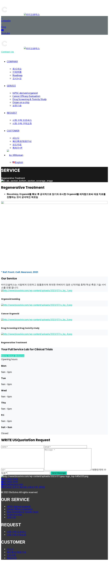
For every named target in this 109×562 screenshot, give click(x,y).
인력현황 (17, 72)
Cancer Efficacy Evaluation (26, 96)
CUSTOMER (13, 130)
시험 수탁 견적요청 (22, 123)
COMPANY (12, 61)
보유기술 (17, 105)
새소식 (15, 138)
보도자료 (17, 144)
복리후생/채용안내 (22, 141)
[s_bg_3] (36, 319)
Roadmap (17, 75)
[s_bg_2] (36, 305)
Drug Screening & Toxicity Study (29, 99)
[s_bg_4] (36, 334)
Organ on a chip (20, 102)
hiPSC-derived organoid (25, 93)
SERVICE (11, 85)
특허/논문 (17, 147)
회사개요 (17, 68)
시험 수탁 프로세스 (22, 120)
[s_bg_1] (36, 290)
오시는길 (17, 78)
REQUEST (12, 112)
